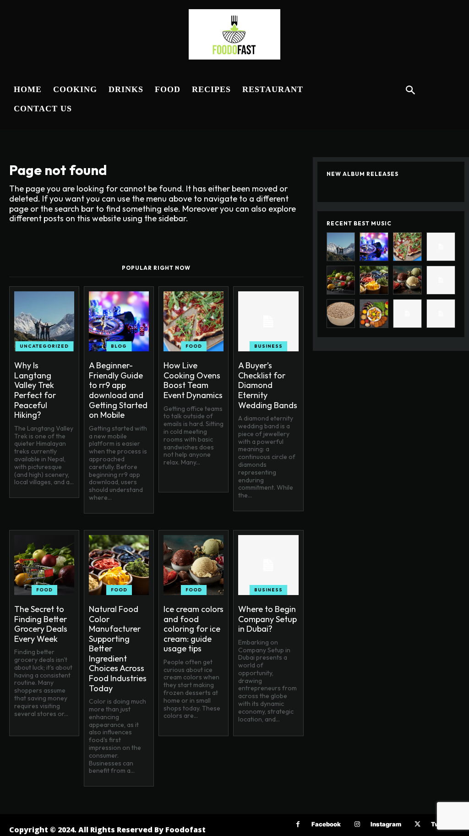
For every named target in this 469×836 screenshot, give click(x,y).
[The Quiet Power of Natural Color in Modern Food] (374, 314)
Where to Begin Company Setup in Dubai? (267, 619)
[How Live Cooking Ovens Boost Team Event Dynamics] (194, 321)
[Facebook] (298, 824)
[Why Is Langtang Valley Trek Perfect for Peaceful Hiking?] (44, 321)
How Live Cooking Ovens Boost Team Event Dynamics (193, 380)
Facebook (326, 824)
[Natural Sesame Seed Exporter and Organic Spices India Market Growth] (341, 314)
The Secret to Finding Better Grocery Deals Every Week (40, 624)
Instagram (386, 824)
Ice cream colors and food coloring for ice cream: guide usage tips (194, 629)
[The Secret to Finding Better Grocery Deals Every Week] (44, 565)
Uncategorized (44, 346)
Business (268, 346)
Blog (119, 346)
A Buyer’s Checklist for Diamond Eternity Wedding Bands (267, 385)
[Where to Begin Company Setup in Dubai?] (268, 565)
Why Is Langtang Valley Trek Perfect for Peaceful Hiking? (35, 390)
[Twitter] (417, 824)
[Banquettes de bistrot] (441, 314)
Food (193, 346)
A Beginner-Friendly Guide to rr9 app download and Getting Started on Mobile (118, 390)
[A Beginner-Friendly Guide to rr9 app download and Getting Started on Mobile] (119, 321)
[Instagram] (357, 824)
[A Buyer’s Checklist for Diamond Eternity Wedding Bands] (268, 321)
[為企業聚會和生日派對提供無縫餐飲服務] (407, 314)
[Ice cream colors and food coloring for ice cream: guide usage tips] (194, 565)
